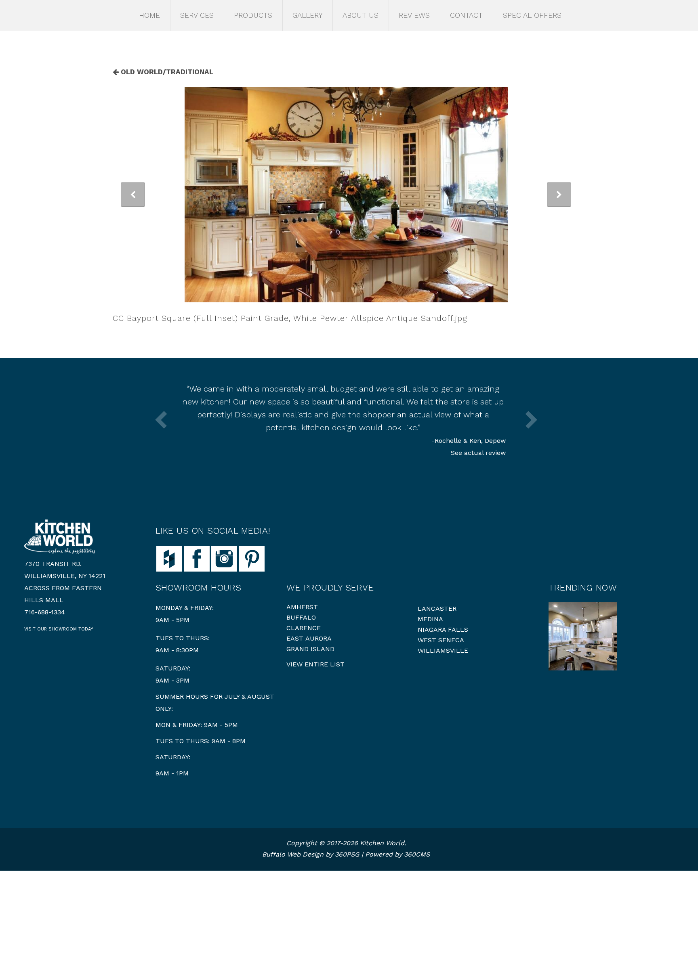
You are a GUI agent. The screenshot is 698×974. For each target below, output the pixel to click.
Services (197, 15)
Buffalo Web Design (293, 854)
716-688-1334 (44, 612)
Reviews (414, 15)
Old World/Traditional (166, 72)
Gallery (307, 15)
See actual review (478, 453)
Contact (466, 15)
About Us (360, 15)
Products (253, 15)
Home (149, 15)
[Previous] (133, 194)
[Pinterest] (252, 558)
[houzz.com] (169, 558)
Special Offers (532, 15)
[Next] (559, 194)
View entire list (315, 664)
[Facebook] (197, 558)
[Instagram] (224, 558)
